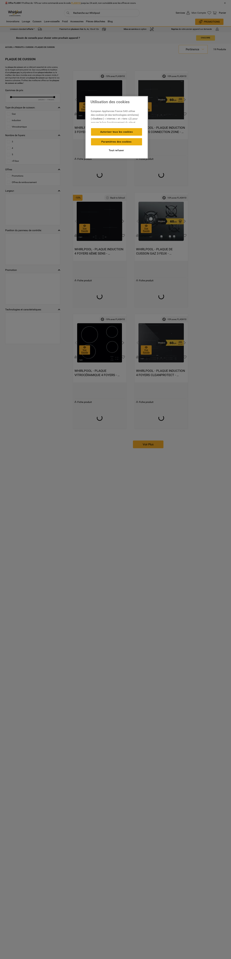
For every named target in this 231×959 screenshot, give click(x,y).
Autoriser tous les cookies (116, 131)
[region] (116, 127)
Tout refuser (116, 150)
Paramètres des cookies (116, 141)
